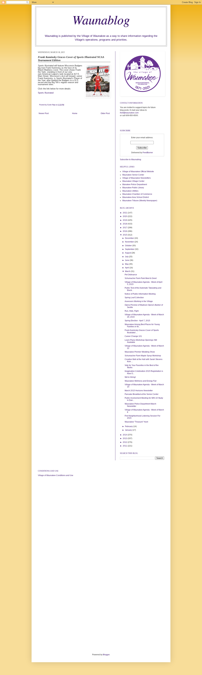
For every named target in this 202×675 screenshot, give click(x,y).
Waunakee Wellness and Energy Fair (141, 381)
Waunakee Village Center (133, 181)
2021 (125, 213)
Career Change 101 (133, 336)
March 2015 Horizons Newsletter (139, 390)
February (129, 426)
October (128, 245)
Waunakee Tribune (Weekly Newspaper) (139, 200)
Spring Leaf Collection (134, 297)
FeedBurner (148, 152)
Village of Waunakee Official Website (138, 171)
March (128, 271)
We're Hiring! (130, 377)
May (127, 264)
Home (74, 113)
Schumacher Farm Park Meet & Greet (141, 278)
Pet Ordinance (131, 275)
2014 (125, 435)
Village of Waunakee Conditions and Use (55, 475)
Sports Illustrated (45, 93)
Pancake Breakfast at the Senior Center (141, 394)
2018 (125, 224)
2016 (125, 231)
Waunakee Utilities (130, 191)
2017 (125, 227)
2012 (125, 442)
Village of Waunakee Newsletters (136, 178)
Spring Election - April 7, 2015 (137, 320)
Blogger (106, 655)
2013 (125, 438)
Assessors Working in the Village (139, 301)
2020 (125, 216)
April (127, 268)
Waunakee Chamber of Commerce (137, 194)
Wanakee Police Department (134, 184)
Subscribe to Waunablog (130, 159)
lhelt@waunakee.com (129, 113)
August (128, 253)
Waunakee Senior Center (133, 175)
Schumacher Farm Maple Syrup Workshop (143, 356)
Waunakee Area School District (135, 197)
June (127, 260)
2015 (125, 235)
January (128, 430)
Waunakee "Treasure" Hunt (136, 422)
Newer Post (44, 113)
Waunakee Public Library (133, 188)
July (127, 257)
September (130, 249)
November (129, 242)
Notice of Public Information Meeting (140, 294)
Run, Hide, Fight (132, 311)
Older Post (105, 113)
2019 (125, 220)
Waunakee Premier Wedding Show (140, 352)
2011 (125, 446)
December (129, 238)
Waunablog (101, 19)
